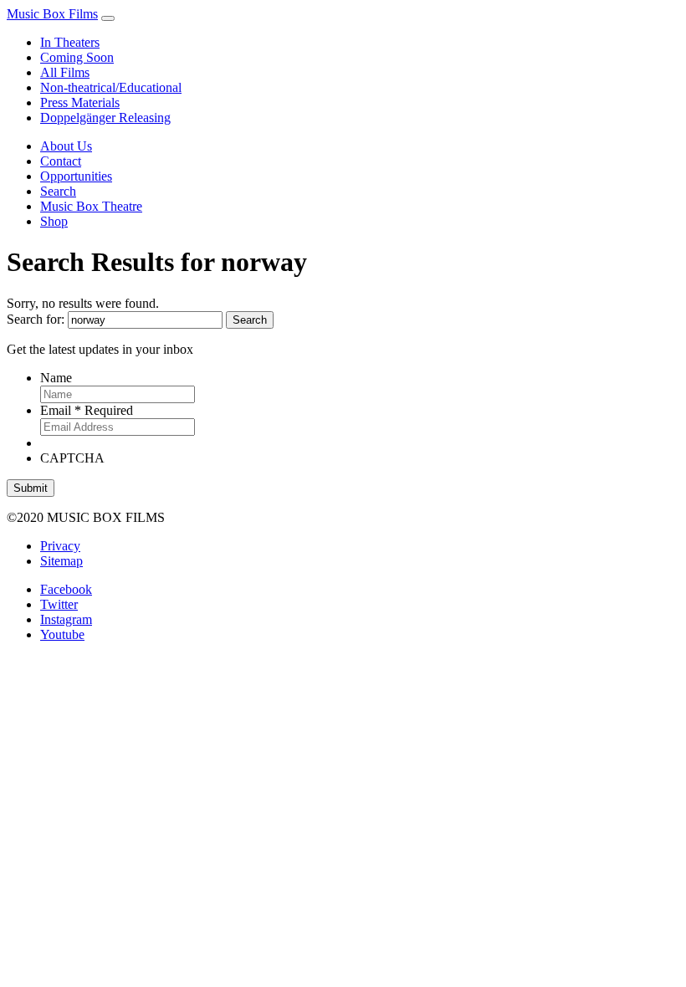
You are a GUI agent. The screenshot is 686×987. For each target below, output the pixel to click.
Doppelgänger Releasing (105, 117)
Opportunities (76, 176)
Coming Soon (77, 57)
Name (56, 378)
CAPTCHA (72, 458)
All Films (65, 72)
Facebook (66, 589)
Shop (54, 221)
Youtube (62, 634)
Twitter (59, 604)
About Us (66, 146)
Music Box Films (52, 14)
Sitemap (61, 561)
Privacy (60, 546)
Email (86, 410)
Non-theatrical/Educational (111, 87)
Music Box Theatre (91, 206)
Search (58, 191)
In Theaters (70, 42)
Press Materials (80, 102)
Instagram (66, 619)
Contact (60, 161)
